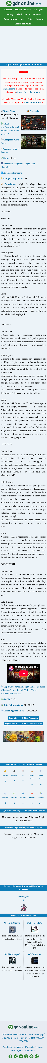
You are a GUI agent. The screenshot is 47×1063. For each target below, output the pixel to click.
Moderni (37, 14)
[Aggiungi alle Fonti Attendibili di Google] (32, 1057)
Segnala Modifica (11, 724)
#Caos (18, 693)
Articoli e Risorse (23, 9)
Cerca (39, 19)
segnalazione (9, 88)
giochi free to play (19, 1038)
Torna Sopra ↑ (29, 1050)
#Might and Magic (30, 686)
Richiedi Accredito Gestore (32, 724)
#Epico (27, 690)
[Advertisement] (23, 44)
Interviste (21, 916)
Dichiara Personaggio (30, 718)
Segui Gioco (13, 718)
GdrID (6, 699)
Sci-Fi (19, 14)
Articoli (13, 916)
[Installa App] (26, 1057)
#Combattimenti (15, 690)
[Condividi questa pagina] (37, 1057)
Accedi (8, 9)
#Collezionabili (8, 693)
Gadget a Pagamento (13, 178)
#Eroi (42, 686)
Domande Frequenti (34, 1047)
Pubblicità (7, 1047)
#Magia (4, 690)
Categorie (38, 9)
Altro (30, 19)
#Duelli (18, 686)
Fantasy (9, 14)
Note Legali (16, 1050)
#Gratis (34, 690)
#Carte (11, 686)
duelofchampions (14, 173)
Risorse (33, 916)
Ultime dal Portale (23, 23)
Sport (22, 19)
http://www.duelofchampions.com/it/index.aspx (10, 130)
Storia (27, 14)
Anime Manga (10, 19)
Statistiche (18, 1047)
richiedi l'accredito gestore (28, 92)
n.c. (41, 803)
